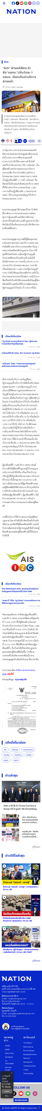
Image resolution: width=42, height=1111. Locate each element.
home (7, 1045)
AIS (5, 749)
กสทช (16, 760)
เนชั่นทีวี (13, 1108)
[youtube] (21, 1095)
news (7, 1049)
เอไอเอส (14, 749)
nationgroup (28, 1046)
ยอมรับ (7, 1091)
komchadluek (28, 1050)
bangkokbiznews (30, 1054)
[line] (28, 1095)
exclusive (9, 1053)
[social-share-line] (25, 3)
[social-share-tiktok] (17, 3)
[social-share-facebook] (13, 3)
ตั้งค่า (7, 1096)
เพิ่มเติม (8, 1087)
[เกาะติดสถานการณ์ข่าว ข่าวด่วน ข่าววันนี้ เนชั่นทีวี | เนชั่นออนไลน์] (21, 11)
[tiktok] (14, 1095)
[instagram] (35, 1095)
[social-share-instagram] (30, 3)
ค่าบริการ (18, 755)
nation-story (8, 1068)
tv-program (9, 1062)
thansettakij (28, 1073)
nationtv (26, 1058)
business (9, 1057)
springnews (27, 1062)
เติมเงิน (7, 755)
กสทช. (6, 760)
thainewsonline (29, 1066)
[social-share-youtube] (21, 3)
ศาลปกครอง (28, 749)
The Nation (27, 1043)
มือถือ (29, 755)
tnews (25, 1069)
